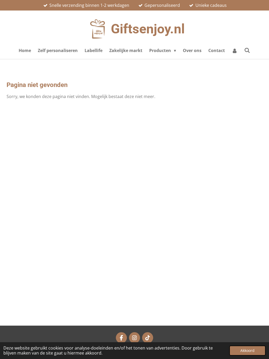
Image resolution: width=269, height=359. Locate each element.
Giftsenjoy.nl (148, 29)
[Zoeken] (247, 50)
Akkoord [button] (247, 350)
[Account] (234, 50)
